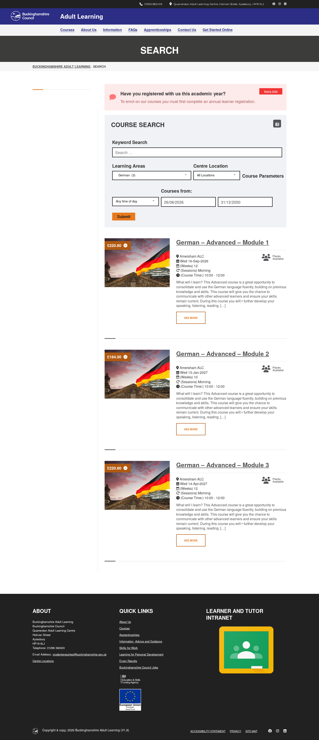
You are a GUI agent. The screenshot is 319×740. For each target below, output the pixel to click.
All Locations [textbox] (205, 175)
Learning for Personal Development (141, 654)
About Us (89, 29)
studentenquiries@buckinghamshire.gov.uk (80, 654)
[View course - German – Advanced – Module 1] (137, 262)
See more (191, 318)
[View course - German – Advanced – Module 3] (137, 485)
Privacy (235, 731)
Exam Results (128, 661)
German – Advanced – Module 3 (222, 464)
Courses (67, 29)
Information (112, 29)
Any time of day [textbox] (126, 201)
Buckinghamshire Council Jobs (138, 667)
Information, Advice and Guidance (140, 641)
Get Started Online (218, 29)
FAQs (132, 29)
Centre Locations (43, 661)
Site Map (251, 731)
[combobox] (151, 175)
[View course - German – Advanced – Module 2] (137, 374)
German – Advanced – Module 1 (222, 242)
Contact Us (187, 29)
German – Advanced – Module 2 (222, 353)
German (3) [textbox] (125, 175)
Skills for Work (128, 648)
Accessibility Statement (207, 731)
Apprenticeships (157, 29)
